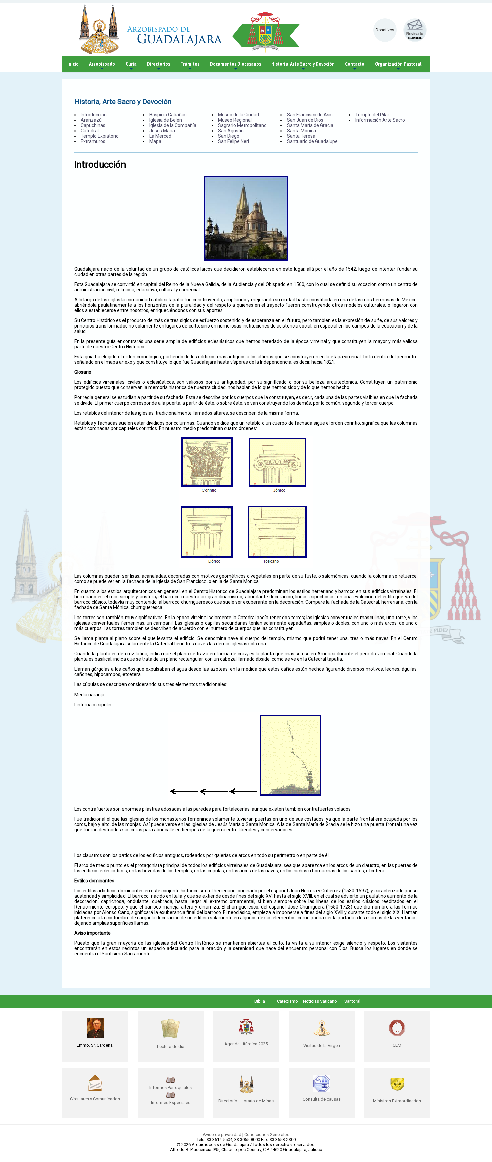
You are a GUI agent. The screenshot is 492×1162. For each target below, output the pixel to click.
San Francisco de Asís (310, 114)
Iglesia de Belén (165, 120)
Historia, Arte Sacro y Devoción (303, 66)
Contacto (354, 66)
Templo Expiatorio (100, 136)
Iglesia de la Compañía (172, 125)
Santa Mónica (301, 130)
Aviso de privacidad (222, 1134)
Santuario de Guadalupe (312, 141)
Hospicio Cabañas (168, 114)
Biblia (259, 1001)
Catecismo (287, 1001)
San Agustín (231, 130)
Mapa (155, 141)
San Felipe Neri (233, 141)
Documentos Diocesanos (235, 66)
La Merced (160, 136)
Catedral (90, 130)
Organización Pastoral (398, 66)
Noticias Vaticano (320, 1001)
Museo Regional (235, 120)
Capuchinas (93, 125)
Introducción (94, 114)
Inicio (73, 63)
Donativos (385, 30)
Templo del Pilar (372, 114)
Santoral (352, 1001)
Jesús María (162, 130)
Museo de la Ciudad (238, 114)
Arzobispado (102, 66)
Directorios (158, 66)
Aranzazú (91, 120)
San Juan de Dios (305, 120)
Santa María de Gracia (310, 125)
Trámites (189, 66)
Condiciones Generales (266, 1134)
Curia (131, 66)
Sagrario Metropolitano (242, 125)
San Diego (228, 136)
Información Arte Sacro (380, 120)
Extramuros (93, 141)
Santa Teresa (301, 136)
